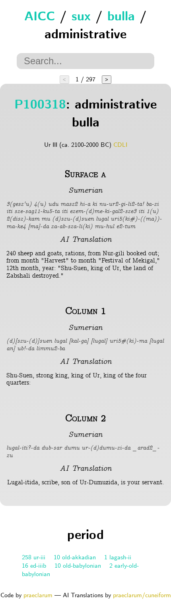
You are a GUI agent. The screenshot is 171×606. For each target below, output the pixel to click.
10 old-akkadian (75, 557)
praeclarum (37, 595)
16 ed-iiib (34, 566)
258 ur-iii (33, 557)
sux (81, 17)
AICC (39, 17)
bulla (121, 17)
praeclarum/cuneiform (142, 595)
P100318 (40, 105)
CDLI (120, 145)
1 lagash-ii (117, 557)
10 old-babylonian (77, 566)
